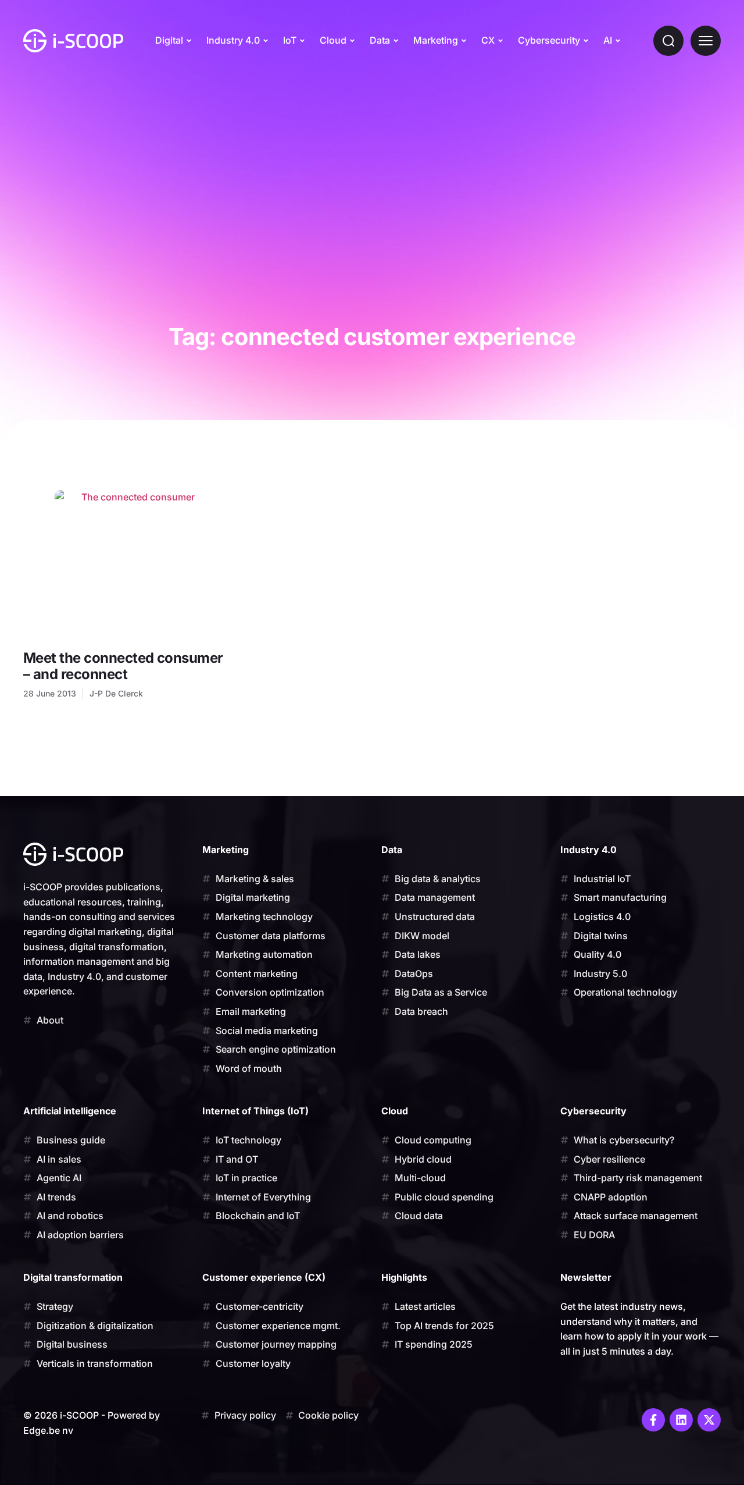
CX (488, 40)
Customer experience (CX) (264, 1277)
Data (380, 40)
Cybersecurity (549, 40)
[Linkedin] (681, 1419)
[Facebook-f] (653, 1419)
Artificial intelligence (69, 1111)
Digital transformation (73, 1277)
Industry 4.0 (233, 40)
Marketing (435, 40)
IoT (289, 40)
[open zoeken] (668, 41)
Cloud (333, 40)
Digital (169, 40)
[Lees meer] (133, 564)
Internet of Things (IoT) (255, 1111)
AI (607, 40)
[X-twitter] (709, 1419)
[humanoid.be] (73, 40)
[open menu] (706, 41)
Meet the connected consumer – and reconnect (123, 666)
